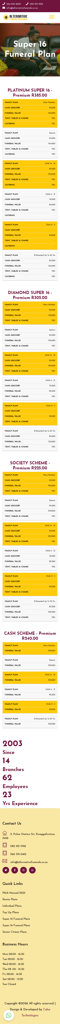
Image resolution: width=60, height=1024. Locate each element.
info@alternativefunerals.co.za (22, 8)
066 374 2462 (18, 854)
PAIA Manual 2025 (13, 893)
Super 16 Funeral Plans (16, 925)
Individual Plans (12, 906)
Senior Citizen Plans (14, 932)
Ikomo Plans (9, 899)
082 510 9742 (36, 4)
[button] (51, 16)
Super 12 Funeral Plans (16, 919)
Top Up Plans (10, 912)
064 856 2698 (13, 4)
